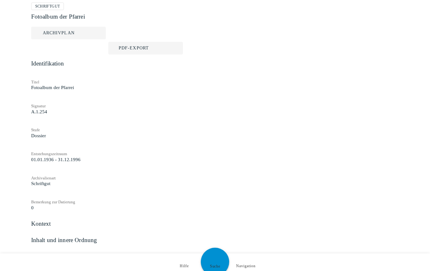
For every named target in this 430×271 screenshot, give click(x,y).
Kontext (41, 223)
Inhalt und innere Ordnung (64, 240)
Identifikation (47, 63)
